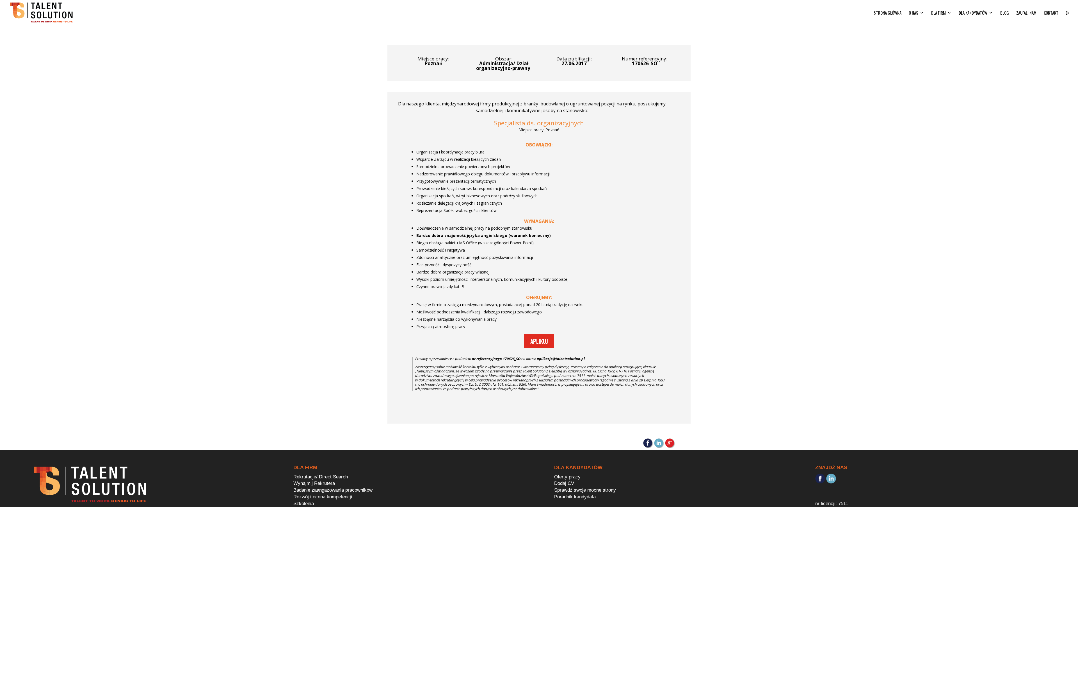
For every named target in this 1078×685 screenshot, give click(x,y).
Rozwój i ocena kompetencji (322, 496)
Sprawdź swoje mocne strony (585, 490)
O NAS (913, 13)
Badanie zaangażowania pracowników (333, 490)
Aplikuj (539, 341)
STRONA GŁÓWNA (887, 13)
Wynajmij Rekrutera (314, 483)
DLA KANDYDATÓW (973, 13)
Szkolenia (303, 503)
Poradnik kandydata (575, 496)
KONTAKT (1051, 13)
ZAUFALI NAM (1026, 13)
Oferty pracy (567, 477)
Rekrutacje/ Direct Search (320, 477)
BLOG (1004, 13)
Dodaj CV (564, 483)
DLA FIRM (938, 13)
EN (1068, 13)
